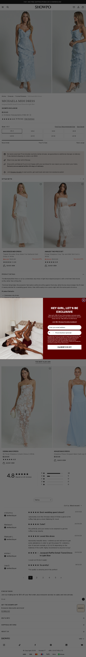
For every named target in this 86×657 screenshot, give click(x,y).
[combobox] (51, 332)
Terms (67, 342)
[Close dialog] (83, 300)
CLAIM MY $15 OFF (64, 347)
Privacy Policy (61, 342)
